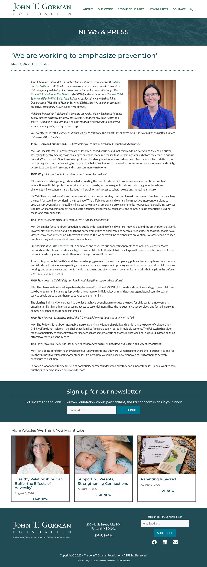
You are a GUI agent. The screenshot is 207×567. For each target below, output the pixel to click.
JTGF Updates (40, 64)
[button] (191, 9)
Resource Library (131, 9)
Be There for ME (64, 246)
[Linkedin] (165, 542)
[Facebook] (154, 542)
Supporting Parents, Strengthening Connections (103, 481)
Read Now (40, 499)
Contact (179, 9)
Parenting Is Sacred (158, 479)
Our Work (105, 9)
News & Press (158, 9)
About (88, 9)
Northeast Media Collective (118, 560)
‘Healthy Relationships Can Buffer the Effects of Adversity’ (39, 483)
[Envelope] (176, 542)
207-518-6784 (103, 535)
